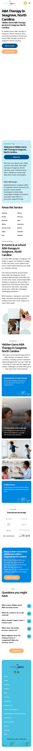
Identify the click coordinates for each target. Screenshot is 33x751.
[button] (29, 3)
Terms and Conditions (11, 709)
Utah (5, 734)
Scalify (16, 739)
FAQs (5, 693)
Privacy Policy (8, 705)
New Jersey (7, 718)
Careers (6, 697)
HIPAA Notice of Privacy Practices (15, 714)
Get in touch (9, 46)
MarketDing (22, 739)
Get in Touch (12, 577)
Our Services (10, 52)
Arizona (6, 726)
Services (6, 685)
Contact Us (7, 701)
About (6, 680)
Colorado (7, 730)
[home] (9, 3)
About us (16, 157)
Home (6, 676)
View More (16, 651)
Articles (6, 689)
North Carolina (9, 722)
